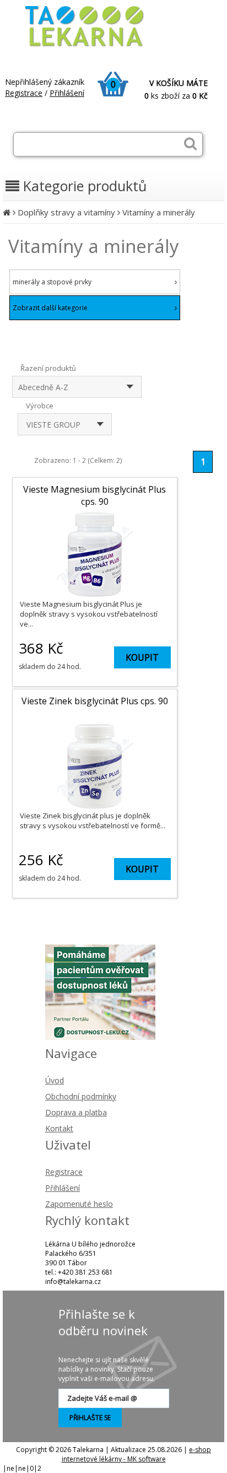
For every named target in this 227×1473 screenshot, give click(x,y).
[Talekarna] (94, 45)
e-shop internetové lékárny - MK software (137, 1454)
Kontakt (59, 1128)
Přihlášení (67, 93)
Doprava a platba (76, 1112)
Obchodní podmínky (80, 1096)
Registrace (23, 93)
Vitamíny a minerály (158, 212)
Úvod (54, 1080)
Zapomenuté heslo (79, 1204)
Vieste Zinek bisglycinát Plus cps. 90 (94, 701)
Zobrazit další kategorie (50, 307)
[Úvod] (6, 212)
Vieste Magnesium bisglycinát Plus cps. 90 (94, 495)
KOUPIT (142, 657)
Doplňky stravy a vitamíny (66, 212)
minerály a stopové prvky (52, 282)
